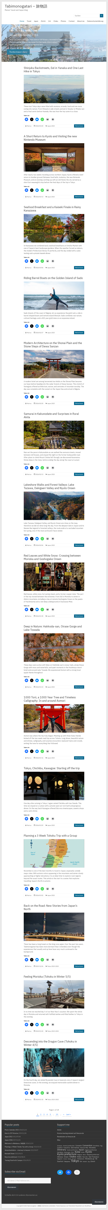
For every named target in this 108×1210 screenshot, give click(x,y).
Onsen (66, 1157)
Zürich (43, 21)
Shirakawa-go (89, 1159)
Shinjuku (74, 1159)
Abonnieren (11, 1187)
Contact (72, 21)
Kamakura (60, 1152)
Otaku (55, 21)
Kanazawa (67, 1152)
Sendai (69, 1159)
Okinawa (60, 1157)
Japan (36, 21)
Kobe (77, 1152)
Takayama (67, 1161)
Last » (68, 1114)
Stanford (60, 1161)
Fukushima (66, 1148)
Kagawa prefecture (91, 1150)
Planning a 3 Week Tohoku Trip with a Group (50, 835)
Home (22, 21)
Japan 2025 (51, 126)
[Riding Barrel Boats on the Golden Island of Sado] (54, 283)
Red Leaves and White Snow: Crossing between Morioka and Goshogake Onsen (52, 557)
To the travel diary (18, 51)
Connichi (78, 1145)
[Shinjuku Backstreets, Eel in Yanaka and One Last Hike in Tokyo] (54, 76)
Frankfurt (60, 1148)
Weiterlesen (79, 126)
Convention (87, 1145)
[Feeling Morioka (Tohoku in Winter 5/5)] (54, 981)
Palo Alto (85, 1157)
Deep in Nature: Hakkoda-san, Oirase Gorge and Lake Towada (53, 628)
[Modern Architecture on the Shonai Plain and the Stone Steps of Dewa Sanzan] (54, 351)
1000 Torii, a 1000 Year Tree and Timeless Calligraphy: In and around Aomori (50, 698)
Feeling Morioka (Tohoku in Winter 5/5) (47, 976)
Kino (72, 1152)
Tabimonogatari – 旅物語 (26, 6)
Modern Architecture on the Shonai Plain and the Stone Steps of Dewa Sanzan (53, 344)
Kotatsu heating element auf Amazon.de (70, 1133)
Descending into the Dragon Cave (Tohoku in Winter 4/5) (50, 1043)
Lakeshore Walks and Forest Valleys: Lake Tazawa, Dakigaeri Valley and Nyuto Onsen (49, 486)
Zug (89, 1161)
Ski (96, 1159)
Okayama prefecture (93, 1154)
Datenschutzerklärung (95, 21)
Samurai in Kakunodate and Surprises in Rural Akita (51, 415)
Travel (29, 21)
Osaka (72, 1157)
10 (57, 1114)
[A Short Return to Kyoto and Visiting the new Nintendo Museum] (54, 144)
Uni (49, 21)
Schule (65, 1159)
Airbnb (59, 1130)
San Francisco (94, 1157)
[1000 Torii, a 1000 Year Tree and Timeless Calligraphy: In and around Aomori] (54, 705)
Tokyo (75, 1161)
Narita (84, 1154)
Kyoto (88, 1152)
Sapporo (60, 1159)
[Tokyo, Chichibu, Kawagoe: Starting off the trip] (54, 773)
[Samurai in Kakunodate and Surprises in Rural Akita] (54, 422)
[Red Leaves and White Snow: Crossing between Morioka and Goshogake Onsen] (54, 564)
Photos (63, 21)
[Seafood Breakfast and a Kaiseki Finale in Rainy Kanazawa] (54, 215)
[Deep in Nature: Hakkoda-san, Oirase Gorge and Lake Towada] (54, 634)
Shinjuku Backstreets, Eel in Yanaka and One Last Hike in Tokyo (53, 69)
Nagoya (79, 1154)
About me (80, 21)
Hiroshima (92, 1148)
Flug (101, 1145)
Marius (29, 126)
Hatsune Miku (84, 1148)
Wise (58, 1140)
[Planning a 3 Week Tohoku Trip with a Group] (54, 840)
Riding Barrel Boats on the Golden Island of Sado (53, 278)
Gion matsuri (75, 1148)
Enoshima (96, 1145)
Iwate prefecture (72, 1150)
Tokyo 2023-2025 (53, 966)
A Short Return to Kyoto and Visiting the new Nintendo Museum (50, 137)
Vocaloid (85, 1161)
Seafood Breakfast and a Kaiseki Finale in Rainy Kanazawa (52, 208)
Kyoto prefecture (66, 1154)
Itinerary (61, 1150)
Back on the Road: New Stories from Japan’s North (50, 907)
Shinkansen (80, 1159)
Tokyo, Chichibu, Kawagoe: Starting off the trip (52, 768)
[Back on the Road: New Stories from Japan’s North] (54, 914)
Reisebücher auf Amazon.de (66, 1137)
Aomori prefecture (69, 1145)
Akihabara (59, 1145)
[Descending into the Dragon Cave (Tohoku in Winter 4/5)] (54, 1049)
